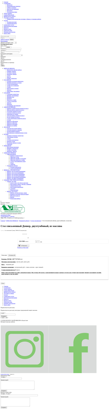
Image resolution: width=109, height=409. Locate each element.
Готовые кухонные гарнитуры (15, 135)
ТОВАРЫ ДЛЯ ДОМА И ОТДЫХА (14, 180)
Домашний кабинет (12, 165)
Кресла (9, 77)
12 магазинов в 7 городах (7, 216)
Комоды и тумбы (11, 100)
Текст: (2, 52)
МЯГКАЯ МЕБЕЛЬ (9, 68)
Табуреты (9, 144)
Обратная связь (8, 30)
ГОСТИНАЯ (7, 80)
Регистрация (4, 41)
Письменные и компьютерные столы (17, 132)
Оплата (6, 20)
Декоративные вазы (15, 185)
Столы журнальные (12, 84)
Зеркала (9, 90)
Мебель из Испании (12, 121)
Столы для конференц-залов (18, 161)
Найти (2, 65)
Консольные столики (13, 88)
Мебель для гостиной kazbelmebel (16, 171)
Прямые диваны (11, 71)
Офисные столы (14, 157)
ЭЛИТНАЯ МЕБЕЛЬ (9, 107)
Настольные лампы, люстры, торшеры (20, 184)
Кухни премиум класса (13, 117)
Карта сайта (7, 33)
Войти (11, 39)
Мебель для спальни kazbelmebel (16, 174)
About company (8, 13)
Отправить (3, 316)
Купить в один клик (22, 247)
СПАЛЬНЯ (7, 92)
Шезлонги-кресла (15, 195)
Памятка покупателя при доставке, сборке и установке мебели (24, 19)
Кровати (9, 98)
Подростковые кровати (13, 131)
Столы (9, 138)
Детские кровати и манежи (14, 130)
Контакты (9, 10)
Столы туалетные (12, 101)
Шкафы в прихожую (12, 148)
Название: (3, 48)
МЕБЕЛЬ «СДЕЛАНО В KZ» (12, 170)
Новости (6, 27)
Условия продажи (12, 22)
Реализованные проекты (13, 6)
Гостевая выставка (12, 12)
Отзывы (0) (12, 255)
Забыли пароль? (5, 39)
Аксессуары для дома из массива (19, 183)
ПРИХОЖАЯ (7, 145)
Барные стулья (11, 141)
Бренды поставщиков (13, 9)
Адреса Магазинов (9, 14)
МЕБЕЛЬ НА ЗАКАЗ (9, 16)
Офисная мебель (11, 154)
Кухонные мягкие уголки (14, 142)
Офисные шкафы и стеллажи (18, 158)
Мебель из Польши (12, 124)
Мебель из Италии (12, 122)
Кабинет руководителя (16, 155)
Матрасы (9, 104)
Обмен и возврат (11, 7)
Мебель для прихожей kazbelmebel (16, 177)
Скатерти (12, 188)
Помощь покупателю (9, 32)
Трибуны (12, 164)
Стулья (9, 120)
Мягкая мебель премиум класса (15, 110)
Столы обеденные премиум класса (16, 118)
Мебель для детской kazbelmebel (15, 175)
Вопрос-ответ (7, 29)
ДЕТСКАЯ (7, 127)
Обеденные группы (12, 137)
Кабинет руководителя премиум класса (17, 108)
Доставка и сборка (9, 17)
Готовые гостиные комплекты (15, 81)
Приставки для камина (13, 91)
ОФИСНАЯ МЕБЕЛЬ (10, 152)
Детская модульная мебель (14, 128)
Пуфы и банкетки (12, 78)
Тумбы (9, 87)
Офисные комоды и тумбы (17, 160)
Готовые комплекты (15, 167)
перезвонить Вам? (6, 215)
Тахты (8, 75)
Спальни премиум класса (14, 112)
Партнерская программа (10, 26)
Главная (6, 2)
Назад (3, 283)
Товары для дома (11, 181)
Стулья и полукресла (12, 140)
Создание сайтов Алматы (5, 374)
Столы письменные (15, 168)
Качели (12, 197)
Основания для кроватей (14, 105)
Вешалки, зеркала (12, 151)
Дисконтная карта (12, 23)
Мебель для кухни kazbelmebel (15, 173)
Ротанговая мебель (15, 198)
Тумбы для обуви (11, 150)
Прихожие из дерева (12, 114)
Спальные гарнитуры (13, 94)
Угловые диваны (11, 72)
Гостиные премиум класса (14, 111)
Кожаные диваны (12, 74)
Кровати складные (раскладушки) (19, 194)
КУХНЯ (6, 134)
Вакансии (9, 4)
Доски (12, 163)
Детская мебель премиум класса (15, 115)
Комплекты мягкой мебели (14, 70)
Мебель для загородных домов (18, 193)
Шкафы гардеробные (13, 95)
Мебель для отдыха (12, 191)
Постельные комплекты (16, 187)
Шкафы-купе (10, 97)
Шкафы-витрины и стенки (14, 82)
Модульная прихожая (13, 147)
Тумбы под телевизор (13, 85)
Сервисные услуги (9, 25)
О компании (7, 3)
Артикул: (3, 50)
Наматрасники (14, 190)
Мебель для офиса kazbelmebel (15, 178)
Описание (4, 255)
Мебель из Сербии (12, 125)
